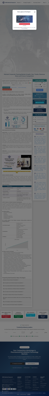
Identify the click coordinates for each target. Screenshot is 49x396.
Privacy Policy (31, 27)
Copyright (23, 28)
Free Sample (25, 23)
